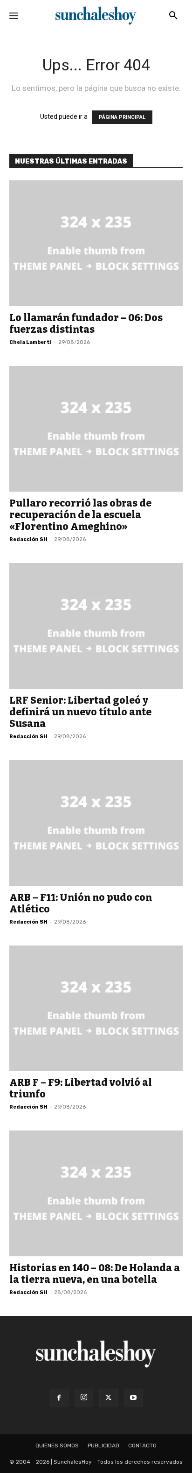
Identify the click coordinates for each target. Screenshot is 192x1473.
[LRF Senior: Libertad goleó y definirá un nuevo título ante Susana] (96, 626)
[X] (108, 1398)
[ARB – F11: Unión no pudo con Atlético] (96, 823)
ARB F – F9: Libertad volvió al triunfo (80, 1088)
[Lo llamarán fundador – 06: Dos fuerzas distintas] (96, 243)
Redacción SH (28, 539)
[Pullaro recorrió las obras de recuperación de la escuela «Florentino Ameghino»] (96, 429)
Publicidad (103, 1445)
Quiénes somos (57, 1445)
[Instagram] (84, 1398)
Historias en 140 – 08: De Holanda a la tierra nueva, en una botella (94, 1274)
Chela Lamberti (30, 342)
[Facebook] (59, 1398)
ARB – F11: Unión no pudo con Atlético (80, 903)
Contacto (142, 1445)
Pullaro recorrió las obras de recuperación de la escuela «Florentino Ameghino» (80, 515)
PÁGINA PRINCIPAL (122, 117)
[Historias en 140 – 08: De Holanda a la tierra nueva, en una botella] (96, 1193)
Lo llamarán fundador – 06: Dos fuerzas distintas (86, 324)
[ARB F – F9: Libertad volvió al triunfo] (96, 1008)
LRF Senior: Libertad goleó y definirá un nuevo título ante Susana (80, 712)
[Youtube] (133, 1398)
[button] (173, 16)
